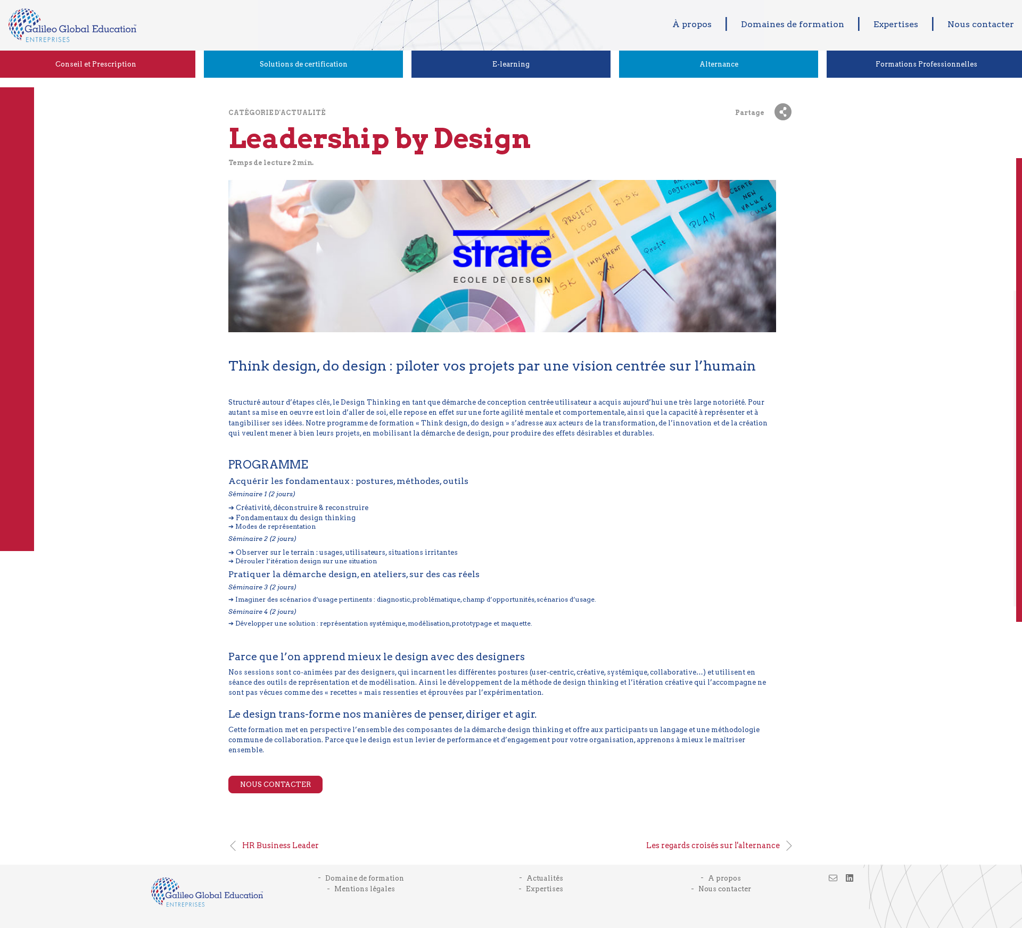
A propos (724, 878)
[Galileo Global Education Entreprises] (68, 25)
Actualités (544, 878)
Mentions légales (364, 889)
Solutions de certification (304, 64)
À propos (692, 24)
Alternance (718, 64)
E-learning (511, 64)
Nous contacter (980, 24)
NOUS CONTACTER (275, 785)
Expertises (895, 24)
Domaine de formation (364, 878)
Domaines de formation (792, 24)
